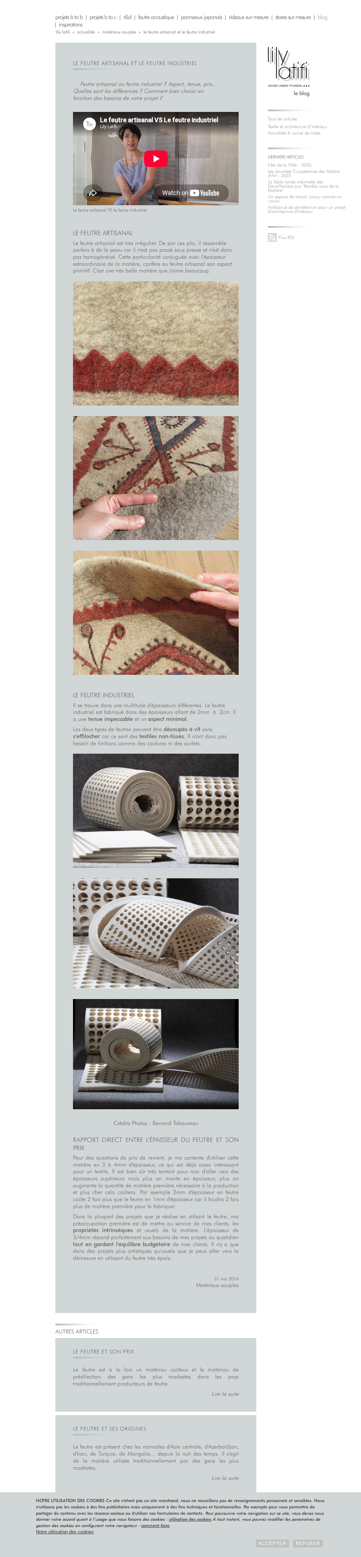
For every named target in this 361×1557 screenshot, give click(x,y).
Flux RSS (286, 237)
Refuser (308, 1543)
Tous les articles (282, 118)
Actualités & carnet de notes (294, 133)
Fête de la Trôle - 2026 (289, 165)
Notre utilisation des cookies (65, 1531)
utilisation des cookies (190, 1519)
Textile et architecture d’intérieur (297, 126)
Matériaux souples (217, 1285)
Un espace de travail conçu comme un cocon (305, 198)
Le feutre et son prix (103, 1352)
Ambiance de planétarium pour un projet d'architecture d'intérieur (306, 209)
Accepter (272, 1543)
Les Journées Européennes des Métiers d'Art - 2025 (304, 173)
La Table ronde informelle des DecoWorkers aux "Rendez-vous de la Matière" (303, 186)
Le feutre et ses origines (109, 1429)
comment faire (155, 1525)
